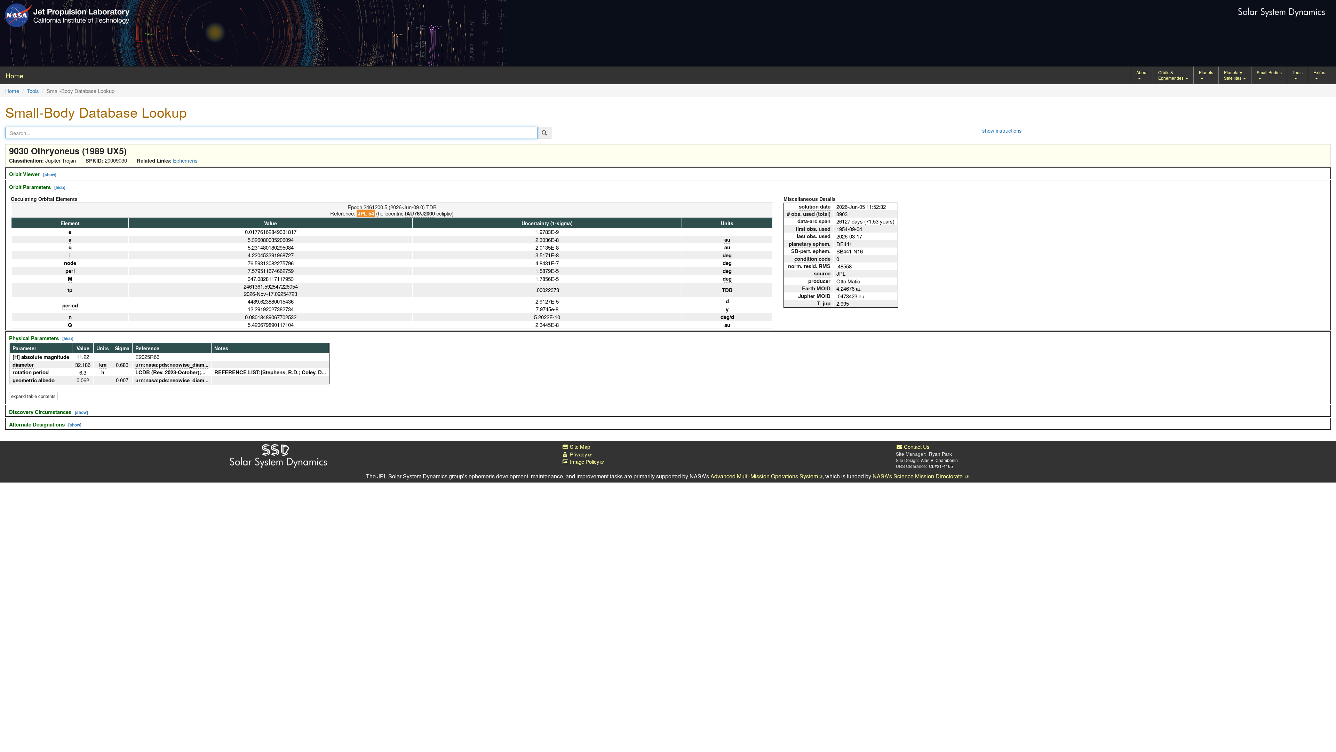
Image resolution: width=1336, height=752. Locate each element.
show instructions (1002, 130)
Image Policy (583, 461)
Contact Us (916, 446)
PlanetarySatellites (1233, 75)
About (1141, 72)
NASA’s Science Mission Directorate (918, 476)
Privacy (577, 454)
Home (12, 90)
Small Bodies (1269, 72)
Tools (1298, 72)
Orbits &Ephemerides (1171, 75)
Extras (1319, 72)
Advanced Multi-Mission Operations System (764, 476)
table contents (33, 396)
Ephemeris (185, 160)
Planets (1206, 72)
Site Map (579, 446)
